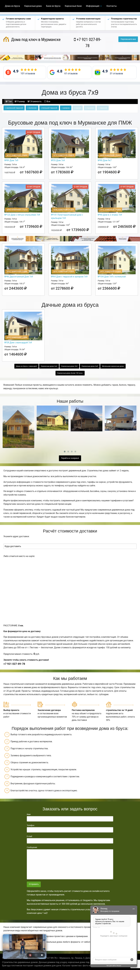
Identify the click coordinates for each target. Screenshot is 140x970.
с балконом (32, 108)
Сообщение (32, 847)
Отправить (34, 884)
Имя (29, 814)
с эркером (66, 108)
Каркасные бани (73, 6)
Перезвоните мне (128, 39)
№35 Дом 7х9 (58, 160)
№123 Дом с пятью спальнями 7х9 (22, 214)
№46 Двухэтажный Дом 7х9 (18, 276)
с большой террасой (49, 108)
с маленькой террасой (14, 108)
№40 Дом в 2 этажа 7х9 (110, 214)
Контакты (112, 6)
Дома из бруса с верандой (26, 366)
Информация (92, 6)
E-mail (29, 836)
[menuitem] (12, 6)
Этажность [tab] (36, 101)
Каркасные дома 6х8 (90, 366)
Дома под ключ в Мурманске (35, 39)
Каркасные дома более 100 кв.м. (70, 373)
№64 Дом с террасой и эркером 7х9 (69, 276)
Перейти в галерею (69, 458)
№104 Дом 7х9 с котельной (112, 276)
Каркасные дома (33, 6)
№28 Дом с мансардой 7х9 (18, 342)
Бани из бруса (53, 6)
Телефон (30, 825)
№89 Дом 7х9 (11, 160)
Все (48, 101)
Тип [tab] (10, 101)
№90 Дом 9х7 (105, 160)
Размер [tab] (21, 101)
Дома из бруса (12, 6)
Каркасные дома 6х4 (49, 366)
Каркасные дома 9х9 (69, 366)
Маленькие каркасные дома (113, 366)
